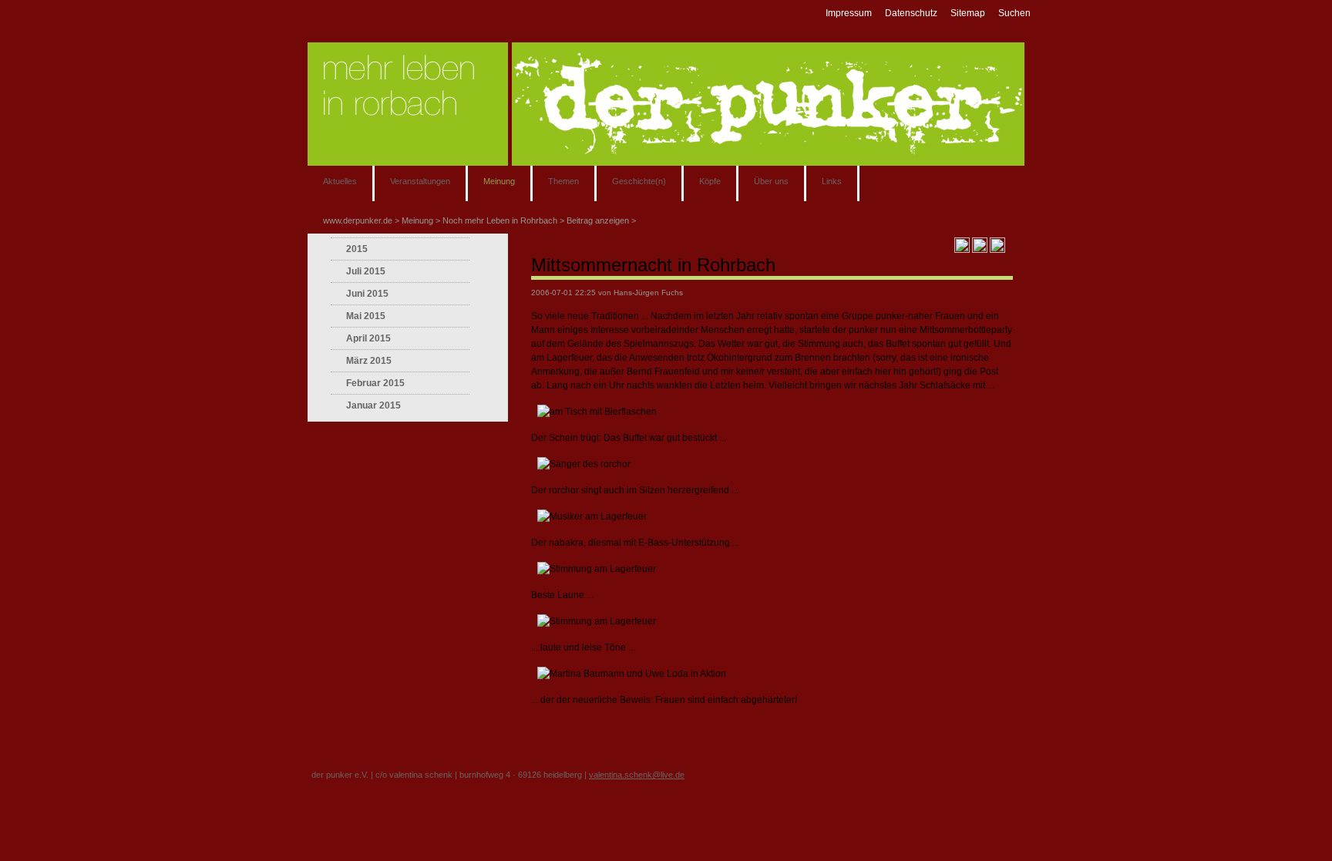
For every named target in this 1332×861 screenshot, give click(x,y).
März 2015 (369, 360)
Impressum (849, 13)
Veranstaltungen (420, 181)
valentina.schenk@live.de (636, 774)
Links (832, 181)
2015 (357, 249)
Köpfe (710, 181)
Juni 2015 (367, 293)
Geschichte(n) (639, 181)
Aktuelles (340, 181)
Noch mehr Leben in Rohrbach (499, 220)
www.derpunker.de (357, 220)
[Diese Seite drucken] (962, 244)
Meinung (499, 181)
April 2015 (368, 338)
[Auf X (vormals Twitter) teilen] (997, 244)
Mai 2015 (365, 316)
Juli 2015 (365, 271)
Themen (563, 181)
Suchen (1014, 13)
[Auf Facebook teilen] (979, 244)
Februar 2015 (375, 383)
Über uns (771, 181)
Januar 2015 (373, 405)
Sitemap (967, 13)
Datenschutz (911, 13)
